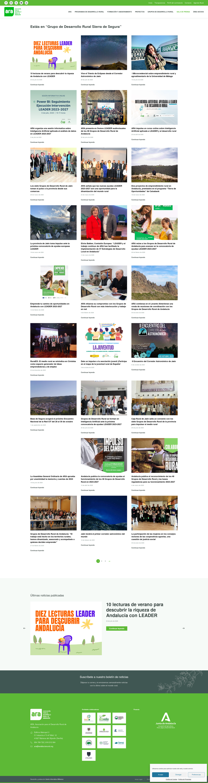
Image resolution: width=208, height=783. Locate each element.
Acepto (160, 775)
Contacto (188, 3)
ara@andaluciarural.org (43, 746)
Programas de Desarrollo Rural (89, 12)
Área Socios (198, 12)
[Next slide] (183, 628)
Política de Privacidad (184, 779)
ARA (70, 12)
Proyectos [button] (139, 12)
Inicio (150, 3)
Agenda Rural (199, 3)
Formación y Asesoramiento (119, 12)
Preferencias (196, 775)
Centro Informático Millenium (54, 779)
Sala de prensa (183, 12)
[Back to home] (14, 12)
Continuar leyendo (116, 628)
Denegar (178, 775)
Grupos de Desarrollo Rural (160, 12)
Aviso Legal (138, 779)
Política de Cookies (171, 779)
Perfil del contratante (175, 3)
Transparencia (160, 3)
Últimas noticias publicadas (47, 595)
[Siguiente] (109, 561)
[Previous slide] (24, 628)
